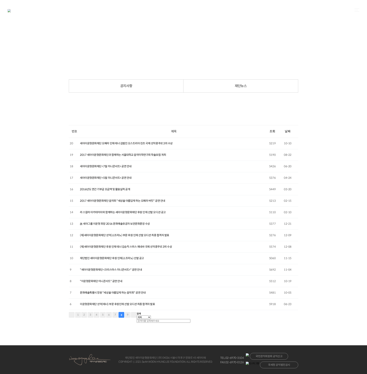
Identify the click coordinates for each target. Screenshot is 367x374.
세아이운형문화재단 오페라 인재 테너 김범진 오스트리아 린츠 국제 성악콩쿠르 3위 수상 (126, 143)
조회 (272, 131)
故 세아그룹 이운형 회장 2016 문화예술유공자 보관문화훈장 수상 (115, 223)
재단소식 (195, 11)
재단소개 (145, 11)
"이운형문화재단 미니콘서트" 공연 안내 (101, 281)
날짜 (287, 131)
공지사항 (126, 86)
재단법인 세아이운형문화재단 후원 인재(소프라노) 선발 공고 (112, 258)
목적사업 (170, 11)
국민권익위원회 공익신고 (269, 356)
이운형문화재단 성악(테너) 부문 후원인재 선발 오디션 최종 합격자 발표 (117, 304)
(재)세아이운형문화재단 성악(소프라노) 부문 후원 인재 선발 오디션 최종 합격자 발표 (124, 235)
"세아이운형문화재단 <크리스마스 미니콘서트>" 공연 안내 (111, 269)
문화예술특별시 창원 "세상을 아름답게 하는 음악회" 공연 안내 (113, 292)
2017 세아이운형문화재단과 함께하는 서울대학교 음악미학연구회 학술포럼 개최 (123, 155)
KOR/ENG (221, 11)
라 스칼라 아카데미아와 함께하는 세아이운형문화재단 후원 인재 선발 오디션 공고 (123, 212)
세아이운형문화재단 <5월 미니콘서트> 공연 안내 (106, 178)
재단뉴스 (241, 86)
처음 (72, 315)
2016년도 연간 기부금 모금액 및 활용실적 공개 (105, 189)
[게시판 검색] (71, 121)
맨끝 (134, 315)
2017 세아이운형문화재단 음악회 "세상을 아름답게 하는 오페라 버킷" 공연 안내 (122, 201)
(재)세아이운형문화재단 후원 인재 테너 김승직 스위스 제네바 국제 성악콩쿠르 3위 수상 (126, 246)
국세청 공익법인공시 (279, 365)
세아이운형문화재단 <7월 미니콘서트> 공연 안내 (106, 166)
